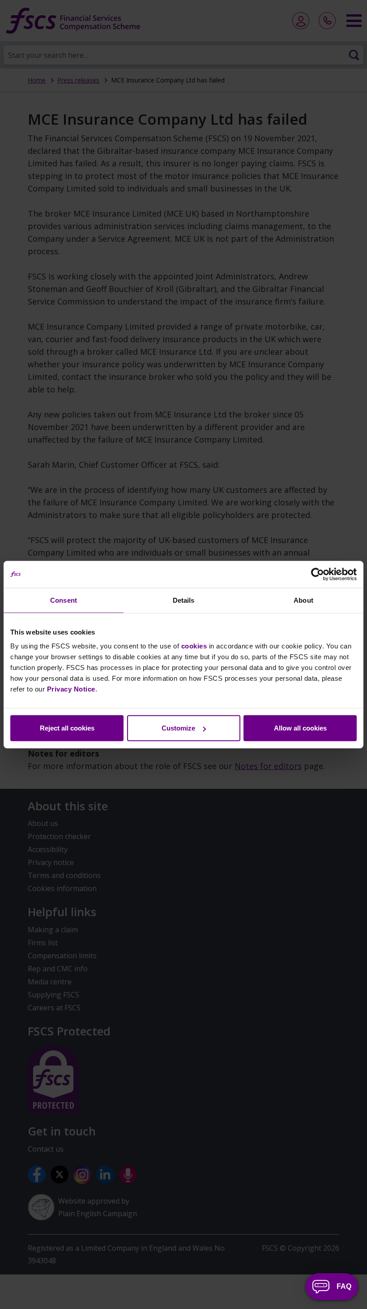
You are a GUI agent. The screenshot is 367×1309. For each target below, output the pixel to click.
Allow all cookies (300, 728)
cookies (194, 646)
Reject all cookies (67, 728)
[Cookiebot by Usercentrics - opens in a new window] (317, 574)
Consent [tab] (63, 600)
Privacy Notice (71, 689)
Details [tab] (184, 600)
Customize (178, 728)
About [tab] (303, 600)
